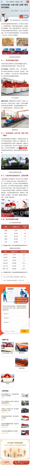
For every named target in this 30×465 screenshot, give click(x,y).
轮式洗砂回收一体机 (7, 353)
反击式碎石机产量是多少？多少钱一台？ (16, 280)
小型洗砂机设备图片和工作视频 (9, 431)
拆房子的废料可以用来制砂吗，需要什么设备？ (17, 277)
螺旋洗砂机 (22, 353)
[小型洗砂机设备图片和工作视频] (25, 432)
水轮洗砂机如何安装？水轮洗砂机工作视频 (10, 417)
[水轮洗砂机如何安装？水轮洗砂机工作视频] (25, 417)
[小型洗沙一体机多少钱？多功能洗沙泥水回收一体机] (25, 410)
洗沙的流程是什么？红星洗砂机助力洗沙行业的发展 (10, 394)
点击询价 (25, 16)
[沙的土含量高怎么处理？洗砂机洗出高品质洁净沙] (25, 403)
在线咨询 (24, 148)
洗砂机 (7, 383)
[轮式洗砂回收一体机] (7, 347)
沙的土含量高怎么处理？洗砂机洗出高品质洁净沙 (10, 402)
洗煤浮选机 (22, 368)
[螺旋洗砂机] (21, 347)
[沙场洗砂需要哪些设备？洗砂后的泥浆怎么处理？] (25, 425)
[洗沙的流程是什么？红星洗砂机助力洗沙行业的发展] (25, 395)
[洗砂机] (7, 377)
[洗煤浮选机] (21, 362)
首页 (7, 2)
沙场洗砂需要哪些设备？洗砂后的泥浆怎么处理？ (10, 424)
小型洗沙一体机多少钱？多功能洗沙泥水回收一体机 (10, 409)
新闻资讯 (12, 2)
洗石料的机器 (4, 24)
